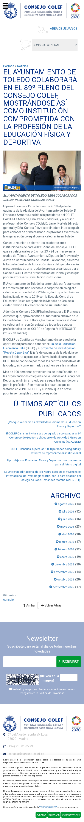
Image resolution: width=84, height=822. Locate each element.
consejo (8, 599)
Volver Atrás (52, 605)
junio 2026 (67, 519)
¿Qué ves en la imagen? (48, 678)
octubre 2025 (65, 579)
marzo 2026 (66, 541)
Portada (8, 66)
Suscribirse (68, 661)
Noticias (22, 66)
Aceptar (41, 814)
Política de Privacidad (51, 693)
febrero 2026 (65, 549)
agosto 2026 (65, 504)
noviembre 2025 (63, 572)
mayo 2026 (67, 526)
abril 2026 (67, 534)
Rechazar (53, 814)
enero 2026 (66, 557)
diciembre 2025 (64, 564)
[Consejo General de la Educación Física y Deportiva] (42, 10)
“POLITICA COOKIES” (48, 807)
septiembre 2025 (63, 587)
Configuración (71, 814)
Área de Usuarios (64, 28)
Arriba (30, 605)
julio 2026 (67, 511)
